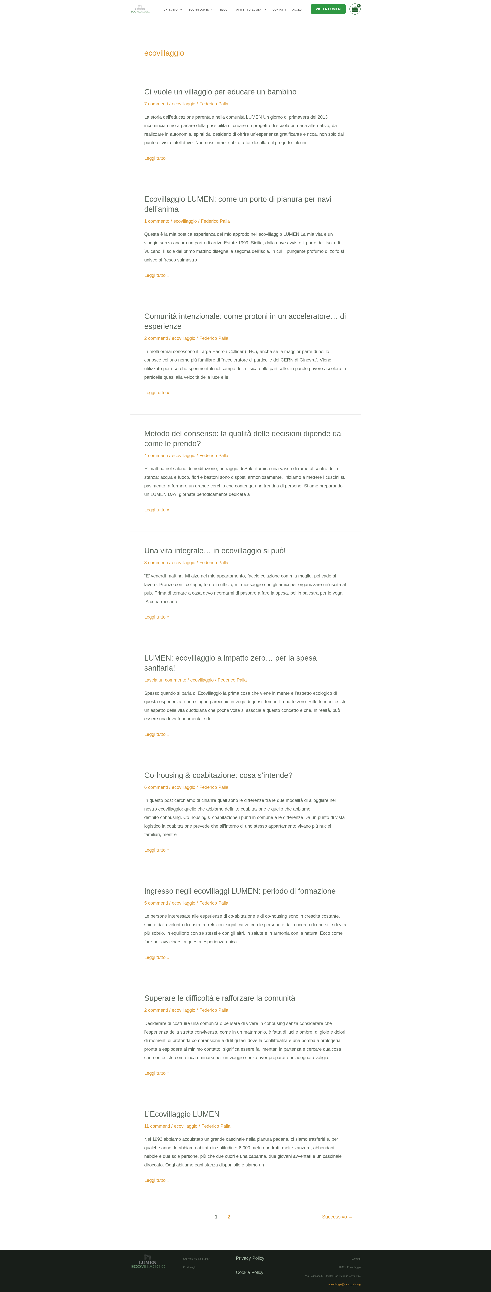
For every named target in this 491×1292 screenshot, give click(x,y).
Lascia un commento (165, 679)
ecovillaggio (183, 103)
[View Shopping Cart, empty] (355, 8)
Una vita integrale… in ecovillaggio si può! (215, 550)
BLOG (224, 9)
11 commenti (157, 1126)
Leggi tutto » (156, 157)
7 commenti (156, 103)
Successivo (337, 1216)
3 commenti (156, 562)
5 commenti (156, 903)
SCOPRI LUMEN (199, 9)
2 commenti (156, 338)
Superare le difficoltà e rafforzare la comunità (219, 998)
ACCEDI (297, 9)
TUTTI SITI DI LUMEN (247, 9)
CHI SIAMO (171, 9)
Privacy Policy (250, 1258)
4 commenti (156, 455)
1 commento (156, 221)
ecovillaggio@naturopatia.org (345, 1284)
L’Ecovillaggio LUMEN (182, 1114)
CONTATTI (279, 9)
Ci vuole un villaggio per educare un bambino (220, 92)
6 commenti (156, 787)
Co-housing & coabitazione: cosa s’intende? (218, 775)
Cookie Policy (249, 1272)
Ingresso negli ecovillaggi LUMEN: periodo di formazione (240, 891)
